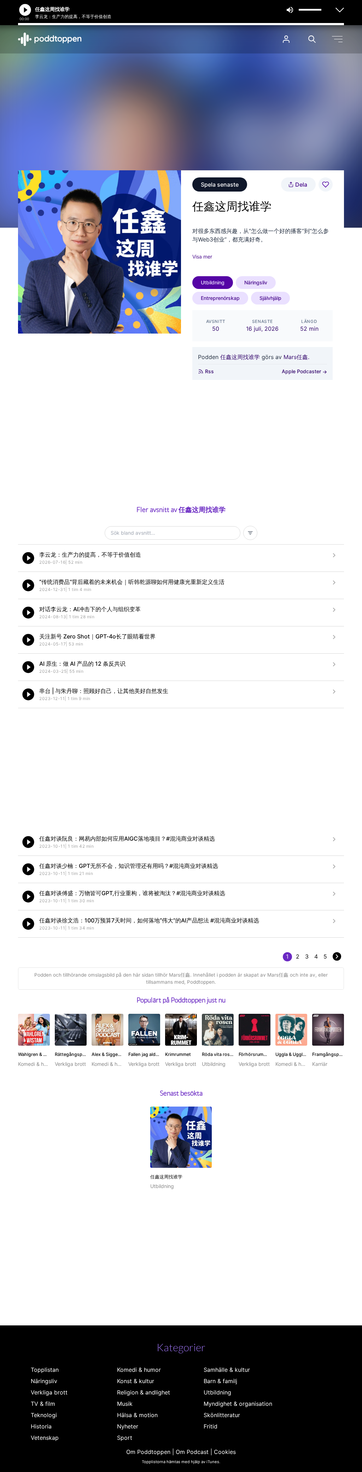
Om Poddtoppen (148, 1451)
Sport (124, 1437)
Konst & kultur (135, 1381)
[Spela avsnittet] (28, 558)
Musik (125, 1403)
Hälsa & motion (137, 1415)
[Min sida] (286, 39)
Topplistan (45, 1369)
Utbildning (212, 282)
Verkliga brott (49, 1392)
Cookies (225, 1451)
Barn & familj (220, 1381)
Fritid (210, 1426)
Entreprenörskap (220, 298)
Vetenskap (45, 1437)
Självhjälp (270, 298)
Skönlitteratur (222, 1415)
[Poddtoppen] (50, 39)
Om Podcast (192, 1451)
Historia (41, 1426)
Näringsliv (255, 282)
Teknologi (44, 1415)
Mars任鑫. (296, 356)
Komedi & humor (139, 1369)
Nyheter (127, 1426)
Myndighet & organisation (238, 1403)
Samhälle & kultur (227, 1369)
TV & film (43, 1403)
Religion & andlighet (143, 1392)
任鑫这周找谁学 (240, 356)
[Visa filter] (250, 533)
